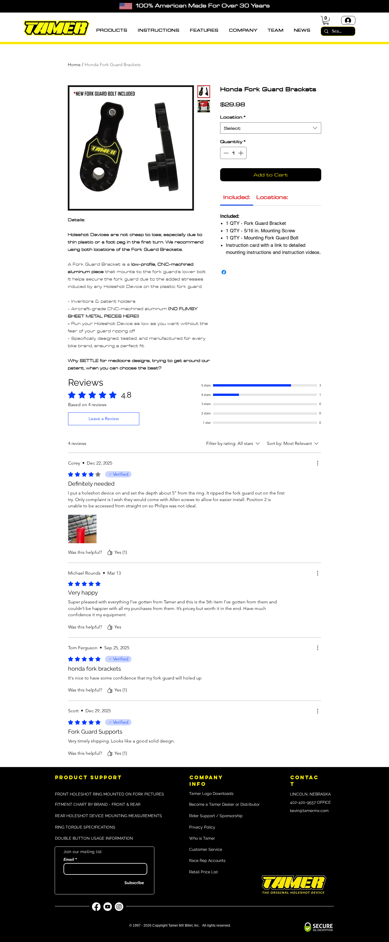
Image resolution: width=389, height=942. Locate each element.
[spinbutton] (233, 153)
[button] (112, 30)
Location (232, 117)
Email (69, 859)
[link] (236, 197)
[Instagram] (119, 906)
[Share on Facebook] (223, 272)
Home (74, 64)
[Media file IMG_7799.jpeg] (82, 529)
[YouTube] (107, 906)
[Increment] (241, 153)
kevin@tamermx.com (309, 810)
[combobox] (270, 128)
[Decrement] (225, 153)
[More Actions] (317, 463)
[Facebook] (96, 906)
